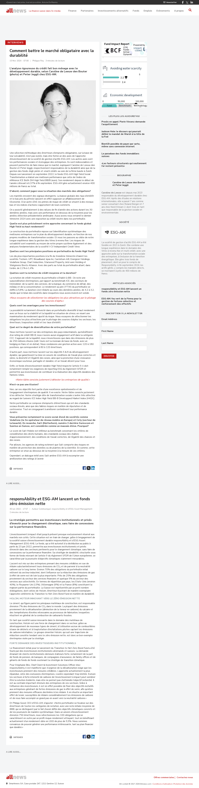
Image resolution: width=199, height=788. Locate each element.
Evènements (163, 10)
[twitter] (88, 467)
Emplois (148, 10)
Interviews (15, 42)
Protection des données (183, 784)
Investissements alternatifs (113, 10)
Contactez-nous (185, 777)
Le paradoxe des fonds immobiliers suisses (120, 155)
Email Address (109, 319)
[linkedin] (93, 467)
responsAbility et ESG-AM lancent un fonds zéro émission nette (121, 290)
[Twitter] (187, 2)
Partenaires (87, 10)
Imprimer (18, 469)
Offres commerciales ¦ (164, 777)
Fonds (136, 10)
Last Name (107, 343)
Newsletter (171, 2)
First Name (107, 331)
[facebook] (84, 467)
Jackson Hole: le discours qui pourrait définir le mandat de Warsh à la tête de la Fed (123, 134)
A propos (179, 10)
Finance (72, 10)
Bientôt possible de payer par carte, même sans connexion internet (121, 145)
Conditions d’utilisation (162, 784)
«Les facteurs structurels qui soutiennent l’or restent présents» (124, 164)
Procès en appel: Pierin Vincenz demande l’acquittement (123, 123)
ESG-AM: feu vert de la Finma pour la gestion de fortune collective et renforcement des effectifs (121, 301)
